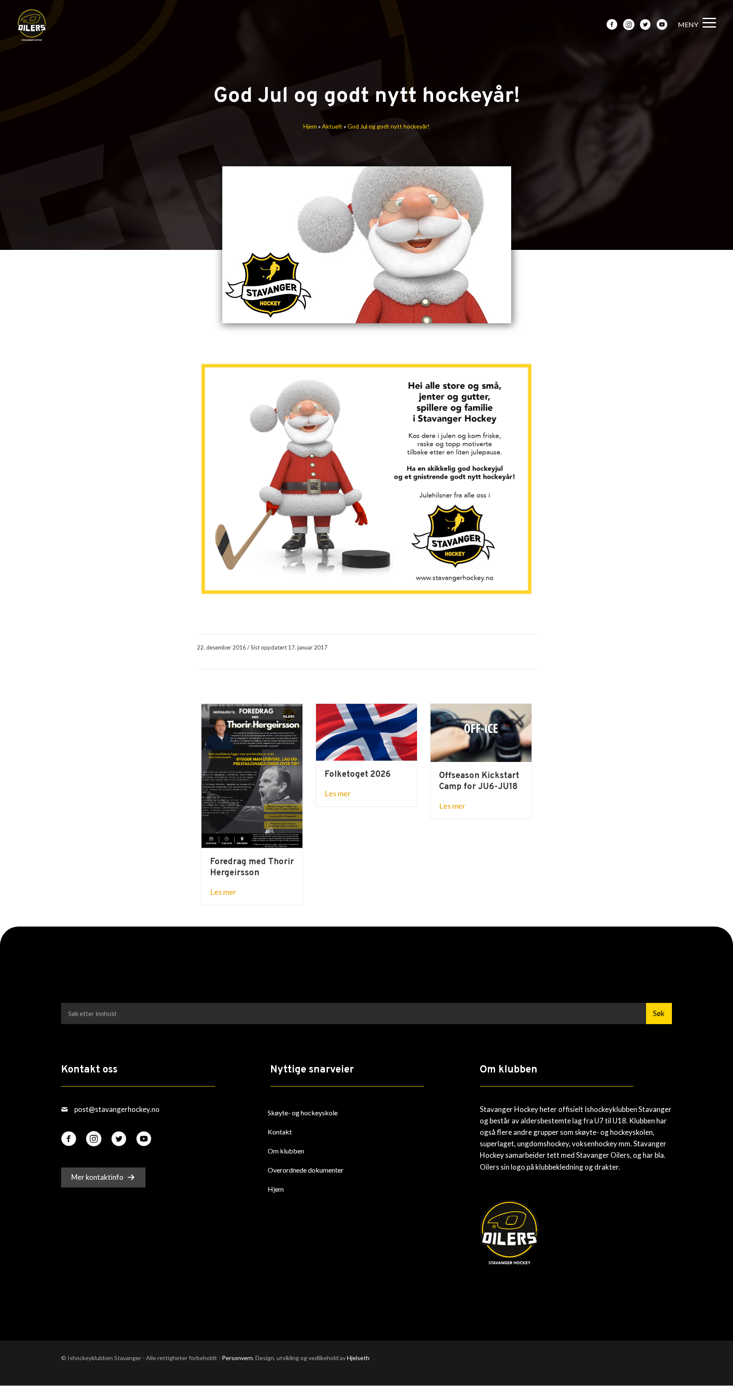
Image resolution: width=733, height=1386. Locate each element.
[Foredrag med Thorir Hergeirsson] (251, 774)
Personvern (237, 1357)
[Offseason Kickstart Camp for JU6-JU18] (481, 732)
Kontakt (280, 1132)
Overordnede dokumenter (306, 1170)
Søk (659, 1013)
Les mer (223, 891)
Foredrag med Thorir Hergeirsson (252, 868)
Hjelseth (358, 1357)
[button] (695, 24)
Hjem (310, 126)
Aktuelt (332, 126)
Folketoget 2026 (358, 774)
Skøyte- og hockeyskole (303, 1113)
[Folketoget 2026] (366, 731)
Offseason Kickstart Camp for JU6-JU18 (479, 781)
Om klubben (286, 1151)
